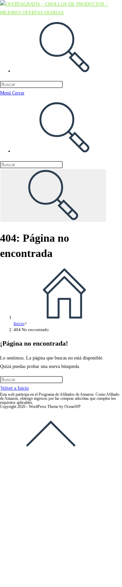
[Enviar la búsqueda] (53, 195)
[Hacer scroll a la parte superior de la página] (51, 457)
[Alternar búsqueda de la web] (64, 70)
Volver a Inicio (14, 388)
